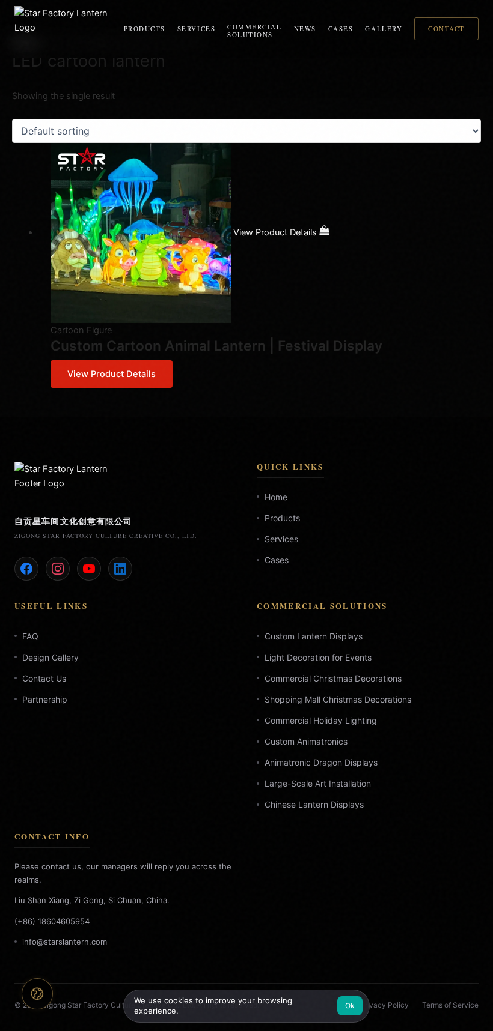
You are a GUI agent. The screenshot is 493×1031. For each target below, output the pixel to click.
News (305, 28)
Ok (350, 1005)
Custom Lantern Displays (314, 635)
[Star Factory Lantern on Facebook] (26, 568)
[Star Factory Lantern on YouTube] (89, 568)
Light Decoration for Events (318, 657)
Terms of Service (450, 1004)
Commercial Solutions (254, 30)
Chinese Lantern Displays (314, 804)
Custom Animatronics (306, 741)
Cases (341, 28)
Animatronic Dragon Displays (321, 762)
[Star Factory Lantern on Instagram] (58, 568)
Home (276, 497)
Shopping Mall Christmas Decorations (338, 699)
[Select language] (37, 993)
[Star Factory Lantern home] (61, 29)
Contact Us (44, 678)
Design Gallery (50, 657)
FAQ (30, 635)
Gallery (383, 28)
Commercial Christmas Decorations (333, 678)
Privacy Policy (384, 1004)
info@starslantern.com (64, 941)
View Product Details (111, 374)
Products (144, 28)
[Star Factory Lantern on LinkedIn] (120, 568)
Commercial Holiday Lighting (321, 720)
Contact (446, 28)
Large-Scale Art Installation (318, 783)
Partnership (44, 699)
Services (196, 28)
